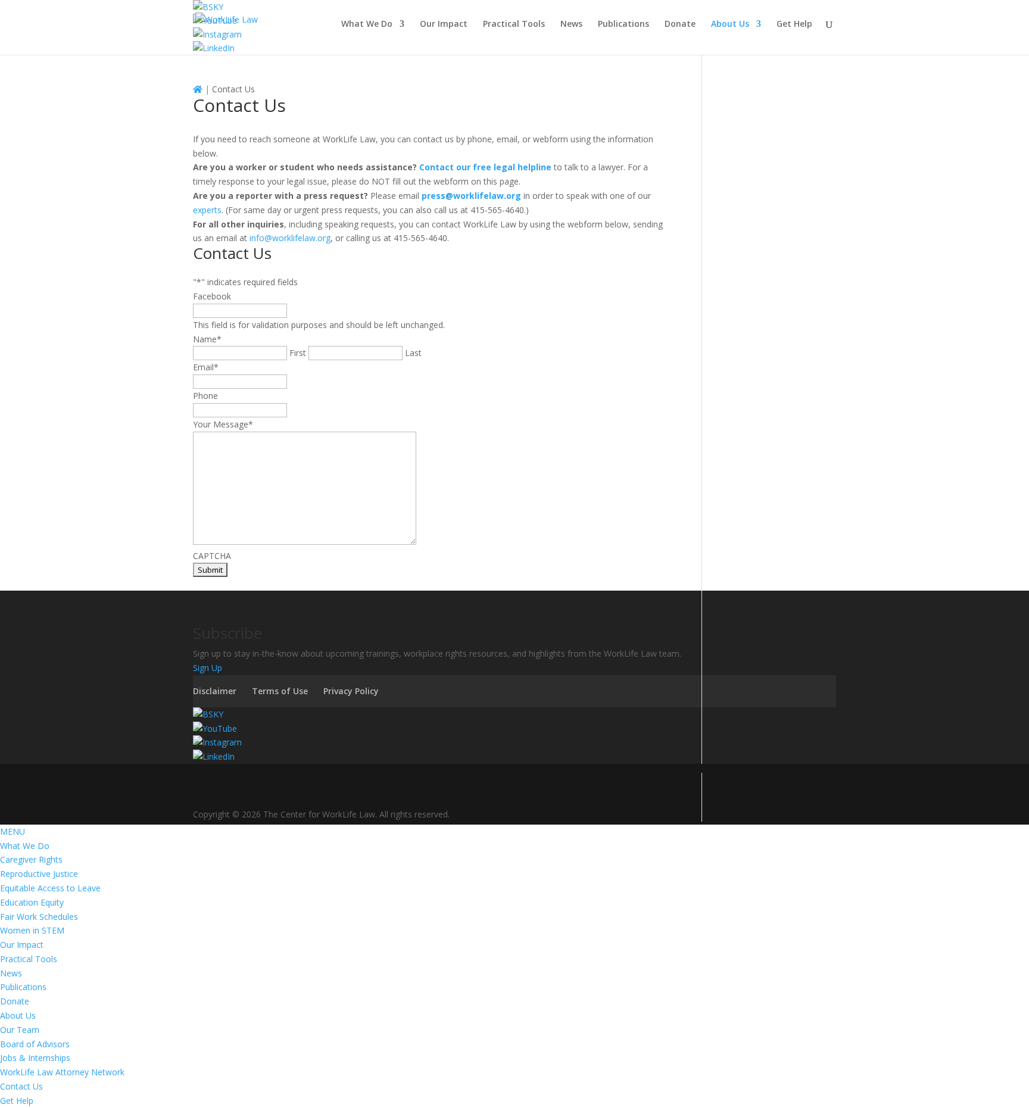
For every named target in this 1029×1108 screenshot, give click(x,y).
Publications (623, 24)
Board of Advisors (35, 1044)
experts (207, 210)
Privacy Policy (351, 691)
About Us (730, 24)
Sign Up (207, 667)
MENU (12, 831)
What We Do (366, 24)
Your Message (223, 424)
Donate (680, 24)
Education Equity (32, 902)
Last (413, 352)
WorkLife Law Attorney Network (62, 1072)
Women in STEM (32, 930)
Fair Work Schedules (39, 916)
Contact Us (21, 1086)
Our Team (19, 1029)
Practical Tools (514, 24)
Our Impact (443, 24)
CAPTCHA (212, 555)
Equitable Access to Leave (50, 888)
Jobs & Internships (35, 1057)
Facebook (212, 296)
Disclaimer (214, 691)
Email (206, 367)
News (571, 24)
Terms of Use (280, 691)
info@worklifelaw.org (290, 238)
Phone (205, 395)
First (297, 352)
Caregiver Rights (31, 859)
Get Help (794, 24)
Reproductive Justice (39, 873)
